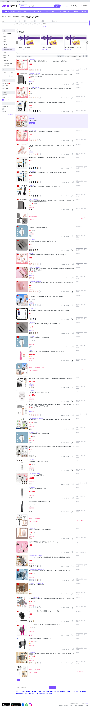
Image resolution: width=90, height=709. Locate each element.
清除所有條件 (11, 114)
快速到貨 (32, 11)
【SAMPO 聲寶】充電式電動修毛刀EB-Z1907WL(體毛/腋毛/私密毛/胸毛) (47, 102)
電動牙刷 (5, 44)
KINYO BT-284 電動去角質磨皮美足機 (38, 461)
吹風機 (4, 39)
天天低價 (39, 11)
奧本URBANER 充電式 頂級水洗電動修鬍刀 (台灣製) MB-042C (44, 324)
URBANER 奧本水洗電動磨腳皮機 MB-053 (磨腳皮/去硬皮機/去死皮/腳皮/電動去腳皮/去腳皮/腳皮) (51, 146)
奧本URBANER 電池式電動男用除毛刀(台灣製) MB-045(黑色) (44, 611)
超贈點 (84, 11)
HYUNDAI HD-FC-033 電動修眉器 (37, 489)
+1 (39, 154)
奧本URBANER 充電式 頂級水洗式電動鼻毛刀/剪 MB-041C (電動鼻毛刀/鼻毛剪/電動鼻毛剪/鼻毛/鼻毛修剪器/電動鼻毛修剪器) (51, 201)
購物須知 (71, 705)
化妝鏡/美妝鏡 (6, 65)
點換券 (13, 11)
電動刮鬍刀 (5, 47)
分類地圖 (86, 705)
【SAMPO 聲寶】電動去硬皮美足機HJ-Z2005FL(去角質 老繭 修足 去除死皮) (48, 61)
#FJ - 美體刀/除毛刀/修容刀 (63, 692)
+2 (39, 70)
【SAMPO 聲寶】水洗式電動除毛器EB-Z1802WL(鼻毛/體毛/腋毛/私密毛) (47, 158)
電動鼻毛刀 (5, 60)
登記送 (19, 11)
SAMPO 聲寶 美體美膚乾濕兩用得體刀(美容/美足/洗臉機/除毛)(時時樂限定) (47, 255)
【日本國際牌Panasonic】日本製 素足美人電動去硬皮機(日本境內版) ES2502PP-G (49, 420)
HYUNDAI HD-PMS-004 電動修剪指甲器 (39, 392)
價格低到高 (67, 56)
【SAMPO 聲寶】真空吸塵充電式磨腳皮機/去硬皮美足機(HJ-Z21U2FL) (46, 131)
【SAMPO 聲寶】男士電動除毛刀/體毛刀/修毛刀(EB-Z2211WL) (44, 186)
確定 (12, 76)
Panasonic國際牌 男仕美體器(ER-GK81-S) (39, 501)
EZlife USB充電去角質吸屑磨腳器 (37, 475)
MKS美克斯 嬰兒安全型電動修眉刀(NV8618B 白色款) (43, 542)
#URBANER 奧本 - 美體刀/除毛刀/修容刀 (25, 693)
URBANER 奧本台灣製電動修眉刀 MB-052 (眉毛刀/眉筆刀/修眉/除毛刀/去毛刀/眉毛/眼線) (51, 282)
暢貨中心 (26, 11)
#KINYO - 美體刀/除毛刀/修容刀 (79, 692)
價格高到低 (73, 56)
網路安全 (77, 705)
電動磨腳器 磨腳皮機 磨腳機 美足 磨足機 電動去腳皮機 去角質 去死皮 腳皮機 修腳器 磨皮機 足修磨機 (51, 654)
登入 (67, 6)
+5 (39, 580)
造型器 (4, 41)
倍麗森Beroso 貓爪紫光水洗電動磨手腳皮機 (40, 529)
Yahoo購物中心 (9, 6)
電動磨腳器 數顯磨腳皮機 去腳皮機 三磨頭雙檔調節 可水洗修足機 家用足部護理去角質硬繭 (51, 446)
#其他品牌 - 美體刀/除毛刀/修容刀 (45, 693)
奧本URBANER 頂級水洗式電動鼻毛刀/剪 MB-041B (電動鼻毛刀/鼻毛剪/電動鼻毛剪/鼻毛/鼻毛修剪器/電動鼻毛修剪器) (51, 75)
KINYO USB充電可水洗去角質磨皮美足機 (39, 337)
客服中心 (61, 705)
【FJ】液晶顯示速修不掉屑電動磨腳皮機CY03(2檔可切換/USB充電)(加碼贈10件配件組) (50, 378)
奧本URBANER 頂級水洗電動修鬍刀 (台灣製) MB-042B (42, 241)
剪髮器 (4, 57)
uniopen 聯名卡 (75, 11)
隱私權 (81, 705)
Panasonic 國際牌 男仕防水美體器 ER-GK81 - (40, 638)
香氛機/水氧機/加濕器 (7, 63)
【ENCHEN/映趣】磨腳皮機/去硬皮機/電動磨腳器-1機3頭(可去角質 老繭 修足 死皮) (49, 571)
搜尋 (52, 687)
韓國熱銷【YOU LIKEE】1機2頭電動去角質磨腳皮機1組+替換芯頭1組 (46, 351)
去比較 (31, 123)
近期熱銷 (79, 56)
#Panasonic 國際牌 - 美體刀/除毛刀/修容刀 (26, 692)
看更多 (64, 11)
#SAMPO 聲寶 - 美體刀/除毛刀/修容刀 (47, 692)
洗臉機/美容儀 (6, 55)
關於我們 (66, 705)
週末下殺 (58, 11)
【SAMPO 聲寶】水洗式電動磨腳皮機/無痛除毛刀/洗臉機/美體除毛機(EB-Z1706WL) (50, 88)
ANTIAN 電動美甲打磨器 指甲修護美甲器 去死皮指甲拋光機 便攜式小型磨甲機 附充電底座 (51, 598)
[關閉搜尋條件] (26, 6)
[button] (17, 42)
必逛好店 (52, 11)
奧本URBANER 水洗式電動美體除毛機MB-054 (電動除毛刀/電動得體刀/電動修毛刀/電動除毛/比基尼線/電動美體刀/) (51, 269)
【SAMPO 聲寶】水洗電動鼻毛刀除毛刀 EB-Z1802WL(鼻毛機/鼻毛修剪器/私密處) (49, 310)
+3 (39, 305)
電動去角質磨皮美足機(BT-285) (36, 584)
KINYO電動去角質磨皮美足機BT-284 (38, 227)
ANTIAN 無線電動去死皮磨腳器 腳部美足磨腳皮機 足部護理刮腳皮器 (46, 296)
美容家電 (4, 36)
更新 (87, 703)
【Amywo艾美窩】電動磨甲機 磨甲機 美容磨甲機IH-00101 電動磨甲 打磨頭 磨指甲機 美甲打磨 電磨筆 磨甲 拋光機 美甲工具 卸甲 (51, 405)
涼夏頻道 (45, 11)
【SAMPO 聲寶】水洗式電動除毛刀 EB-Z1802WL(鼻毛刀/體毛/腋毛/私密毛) (47, 173)
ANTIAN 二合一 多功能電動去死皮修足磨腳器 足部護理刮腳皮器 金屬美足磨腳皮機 (49, 557)
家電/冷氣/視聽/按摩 (7, 33)
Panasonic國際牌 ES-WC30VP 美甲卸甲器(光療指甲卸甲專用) (44, 625)
